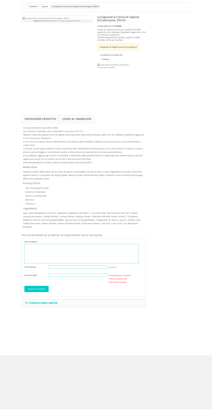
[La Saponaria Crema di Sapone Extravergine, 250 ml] (45, 18)
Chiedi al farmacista (76, 119)
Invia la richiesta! (36, 288)
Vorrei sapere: (31, 241)
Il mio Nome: (30, 267)
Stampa (105, 59)
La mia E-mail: (30, 275)
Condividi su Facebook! (111, 55)
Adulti (78, 21)
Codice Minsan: (104, 26)
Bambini (44, 21)
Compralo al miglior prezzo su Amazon (118, 47)
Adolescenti (53, 21)
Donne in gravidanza (67, 21)
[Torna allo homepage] (24, 6)
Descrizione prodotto (40, 119)
